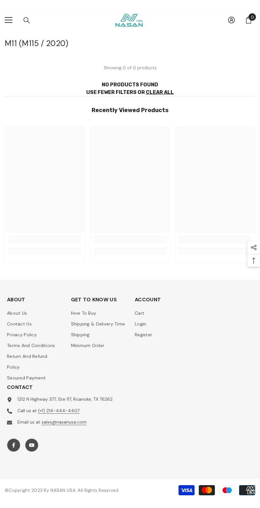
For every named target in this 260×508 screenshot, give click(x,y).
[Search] (26, 20)
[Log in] (231, 20)
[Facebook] (13, 445)
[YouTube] (31, 445)
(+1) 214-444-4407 (59, 410)
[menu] (8, 20)
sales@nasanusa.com (64, 422)
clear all (160, 92)
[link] (44, 240)
